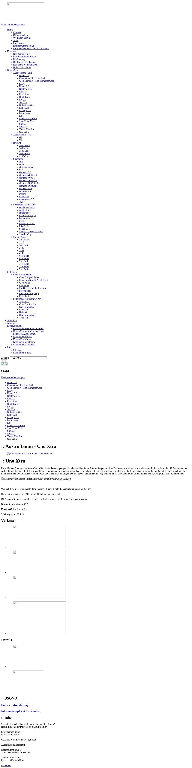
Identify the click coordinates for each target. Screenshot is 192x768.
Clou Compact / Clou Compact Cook (36, 81)
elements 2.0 (25, 172)
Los (4, 361)
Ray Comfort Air (27, 315)
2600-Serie (24, 145)
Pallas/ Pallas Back (28, 118)
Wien (21, 140)
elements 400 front (28, 175)
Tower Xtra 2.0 (26, 129)
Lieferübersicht (14, 325)
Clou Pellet (24, 282)
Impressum (18, 43)
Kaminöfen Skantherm (24, 342)
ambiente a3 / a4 (27, 207)
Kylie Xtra (24, 107)
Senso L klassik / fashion (31, 231)
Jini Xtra (23, 102)
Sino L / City (25, 234)
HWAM (17, 142)
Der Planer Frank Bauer (24, 56)
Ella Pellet (24, 285)
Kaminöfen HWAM (22, 336)
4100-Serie (24, 156)
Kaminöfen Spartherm (23, 344)
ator (21, 161)
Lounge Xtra (25, 110)
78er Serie (24, 266)
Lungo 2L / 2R (26, 218)
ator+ (21, 164)
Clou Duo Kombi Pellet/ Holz (33, 280)
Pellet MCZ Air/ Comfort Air (27, 299)
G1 (20, 137)
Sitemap (17, 350)
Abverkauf (12, 320)
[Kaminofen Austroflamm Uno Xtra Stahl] (30, 453)
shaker (22, 202)
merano (22, 194)
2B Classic (24, 239)
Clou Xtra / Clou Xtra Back (32, 78)
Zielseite (5, 357)
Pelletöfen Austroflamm (24, 334)
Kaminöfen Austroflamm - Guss (28, 331)
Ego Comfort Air (27, 307)
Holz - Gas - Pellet (22, 67)
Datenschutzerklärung (23, 46)
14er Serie (24, 245)
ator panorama (26, 167)
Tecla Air (23, 317)
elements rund (25, 188)
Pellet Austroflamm (22, 274)
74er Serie (24, 264)
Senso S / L (24, 229)
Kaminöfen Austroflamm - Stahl (28, 328)
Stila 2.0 (23, 126)
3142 (21, 250)
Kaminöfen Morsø (22, 339)
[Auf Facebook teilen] (2, 364)
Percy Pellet (24, 290)
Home (10, 29)
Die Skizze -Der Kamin (24, 62)
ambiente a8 (25, 212)
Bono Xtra (24, 75)
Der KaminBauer (21, 54)
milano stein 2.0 (26, 199)
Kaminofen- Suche (22, 352)
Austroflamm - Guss (22, 134)
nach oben (6, 765)
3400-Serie (24, 148)
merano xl (24, 196)
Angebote (11, 323)
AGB (15, 40)
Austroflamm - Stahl (22, 72)
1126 (21, 242)
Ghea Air (23, 309)
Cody (21, 83)
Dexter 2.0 (24, 86)
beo (21, 169)
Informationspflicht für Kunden (20, 711)
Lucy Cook (24, 113)
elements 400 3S (27, 177)
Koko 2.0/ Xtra (26, 105)
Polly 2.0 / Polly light (29, 293)
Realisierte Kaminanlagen (25, 64)
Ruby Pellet (24, 296)
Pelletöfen (12, 272)
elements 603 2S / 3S (29, 183)
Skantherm (18, 159)
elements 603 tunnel (28, 186)
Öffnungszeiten (20, 35)
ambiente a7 (25, 210)
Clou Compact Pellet (29, 277)
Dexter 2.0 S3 (25, 89)
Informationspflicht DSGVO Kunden (31, 48)
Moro (21, 221)
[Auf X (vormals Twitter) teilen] (6, 364)
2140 (21, 247)
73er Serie (24, 261)
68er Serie (24, 258)
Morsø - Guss (19, 237)
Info (9, 347)
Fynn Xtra (24, 94)
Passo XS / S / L (27, 223)
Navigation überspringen (13, 24)
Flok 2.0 (23, 91)
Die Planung (19, 59)
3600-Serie (24, 153)
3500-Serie (24, 151)
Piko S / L (24, 226)
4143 (21, 253)
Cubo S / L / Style (27, 215)
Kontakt (17, 32)
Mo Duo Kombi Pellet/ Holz (32, 288)
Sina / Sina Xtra (26, 121)
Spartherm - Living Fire (24, 204)
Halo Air (23, 312)
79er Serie (24, 269)
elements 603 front (28, 180)
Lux (21, 116)
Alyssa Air (24, 301)
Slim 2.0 (23, 124)
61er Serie (24, 256)
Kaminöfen (12, 70)
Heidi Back (24, 97)
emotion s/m (25, 191)
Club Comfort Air (27, 304)
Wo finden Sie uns (22, 37)
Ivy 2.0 (22, 99)
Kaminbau (12, 51)
